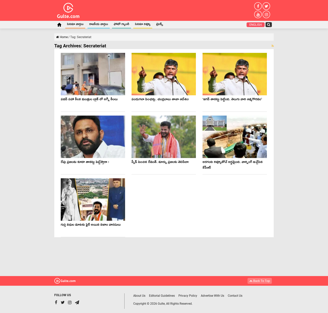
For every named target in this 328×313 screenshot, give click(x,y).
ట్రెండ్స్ (159, 25)
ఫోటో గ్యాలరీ (121, 25)
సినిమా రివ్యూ (143, 25)
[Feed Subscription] (273, 45)
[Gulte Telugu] (68, 9)
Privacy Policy (187, 295)
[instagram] (266, 14)
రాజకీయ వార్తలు (98, 25)
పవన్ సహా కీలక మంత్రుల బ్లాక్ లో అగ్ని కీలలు (89, 100)
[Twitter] (266, 6)
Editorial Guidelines (162, 295)
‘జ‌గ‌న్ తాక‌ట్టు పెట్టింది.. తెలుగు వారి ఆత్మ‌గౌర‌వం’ (232, 100)
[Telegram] (77, 303)
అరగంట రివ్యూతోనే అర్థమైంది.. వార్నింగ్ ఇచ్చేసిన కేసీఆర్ (233, 165)
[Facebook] (258, 6)
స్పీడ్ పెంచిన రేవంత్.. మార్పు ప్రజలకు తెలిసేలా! (160, 163)
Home (59, 24)
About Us (139, 295)
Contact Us (235, 295)
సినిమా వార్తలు (75, 25)
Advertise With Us (212, 295)
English (255, 25)
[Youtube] (258, 14)
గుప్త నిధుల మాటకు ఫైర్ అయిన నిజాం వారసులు (91, 225)
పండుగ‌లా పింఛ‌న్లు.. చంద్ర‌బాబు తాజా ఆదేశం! (160, 100)
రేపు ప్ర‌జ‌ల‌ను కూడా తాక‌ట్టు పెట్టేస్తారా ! (85, 163)
